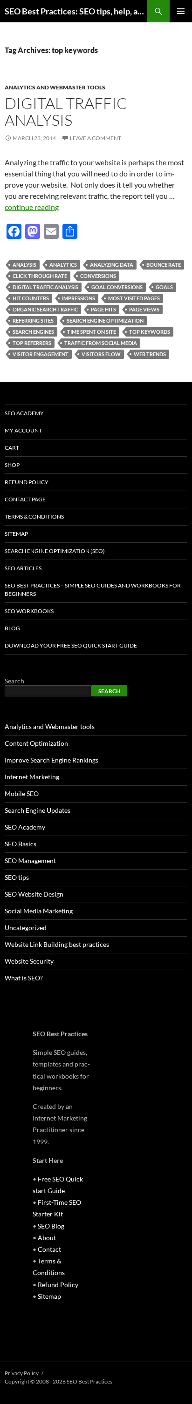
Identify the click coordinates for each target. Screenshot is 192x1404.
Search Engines (33, 332)
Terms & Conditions (34, 516)
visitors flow (101, 354)
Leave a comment (95, 138)
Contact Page (25, 499)
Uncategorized (26, 928)
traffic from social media (100, 343)
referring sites (33, 320)
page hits (103, 309)
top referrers (32, 343)
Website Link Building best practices (57, 944)
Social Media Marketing (39, 911)
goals (164, 287)
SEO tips (17, 877)
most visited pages (134, 298)
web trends (150, 354)
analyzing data (111, 265)
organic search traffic (45, 309)
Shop (12, 464)
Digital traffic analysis (45, 287)
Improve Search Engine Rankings (51, 760)
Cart (12, 447)
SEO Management (30, 860)
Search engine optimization (105, 320)
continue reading (32, 206)
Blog (12, 628)
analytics (63, 265)
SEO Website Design (34, 894)
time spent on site (91, 332)
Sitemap (16, 533)
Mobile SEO (22, 793)
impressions (78, 298)
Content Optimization (36, 743)
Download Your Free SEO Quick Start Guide (71, 645)
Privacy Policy (22, 1373)
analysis (24, 265)
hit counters (31, 298)
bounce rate (163, 265)
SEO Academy (24, 413)
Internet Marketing (32, 777)
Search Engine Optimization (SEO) (55, 550)
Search (14, 681)
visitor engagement (41, 354)
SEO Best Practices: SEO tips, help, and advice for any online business (76, 11)
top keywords (149, 332)
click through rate (40, 276)
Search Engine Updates (37, 810)
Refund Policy (26, 482)
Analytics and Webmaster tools (55, 87)
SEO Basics (20, 844)
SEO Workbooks (29, 611)
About (47, 1238)
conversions (98, 276)
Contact (49, 1249)
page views (144, 309)
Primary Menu (181, 11)
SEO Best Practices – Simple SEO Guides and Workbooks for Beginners (93, 589)
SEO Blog (51, 1226)
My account (23, 430)
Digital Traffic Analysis (66, 111)
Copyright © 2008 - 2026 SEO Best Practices (58, 1381)
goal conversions (117, 287)
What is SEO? (24, 978)
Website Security (29, 961)
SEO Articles (23, 568)
